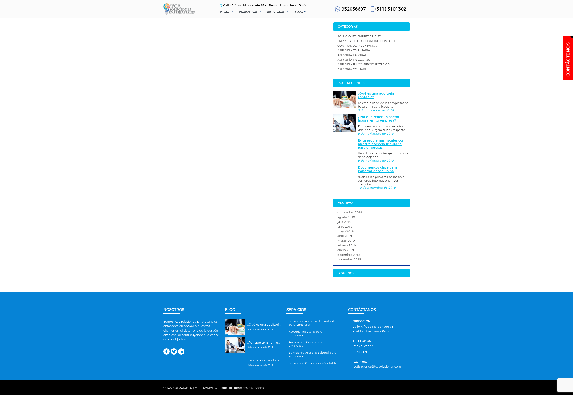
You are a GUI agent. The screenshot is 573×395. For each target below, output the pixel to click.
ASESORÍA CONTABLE (352, 69)
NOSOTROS (248, 12)
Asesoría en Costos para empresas (306, 343)
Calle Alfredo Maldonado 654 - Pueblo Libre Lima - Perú (264, 5)
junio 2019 (344, 226)
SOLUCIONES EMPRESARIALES (359, 36)
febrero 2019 (346, 245)
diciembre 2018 (348, 254)
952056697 (354, 9)
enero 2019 (345, 250)
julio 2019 (344, 222)
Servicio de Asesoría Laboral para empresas (312, 354)
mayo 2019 (345, 231)
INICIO (224, 12)
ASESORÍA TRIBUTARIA (353, 50)
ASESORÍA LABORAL (352, 55)
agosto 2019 (346, 217)
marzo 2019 (346, 240)
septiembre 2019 (349, 212)
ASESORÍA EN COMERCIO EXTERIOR (363, 64)
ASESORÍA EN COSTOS (353, 59)
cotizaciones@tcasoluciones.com (377, 366)
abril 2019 (344, 236)
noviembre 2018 (349, 259)
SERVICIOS (275, 12)
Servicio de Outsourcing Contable (313, 363)
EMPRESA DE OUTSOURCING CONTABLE (366, 41)
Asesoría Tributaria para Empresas (306, 333)
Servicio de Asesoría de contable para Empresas (312, 322)
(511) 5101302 (390, 9)
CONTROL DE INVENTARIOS (357, 45)
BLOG (298, 12)
